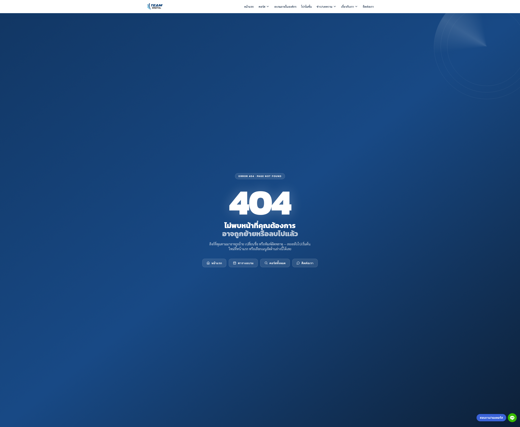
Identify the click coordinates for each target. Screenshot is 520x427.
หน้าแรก (249, 6)
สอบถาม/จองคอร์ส (491, 417)
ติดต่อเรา (368, 6)
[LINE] (512, 417)
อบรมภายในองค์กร (285, 6)
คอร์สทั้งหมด (277, 263)
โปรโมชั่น (306, 6)
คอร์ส (262, 6)
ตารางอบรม (246, 263)
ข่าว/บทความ (324, 6)
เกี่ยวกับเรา (347, 6)
